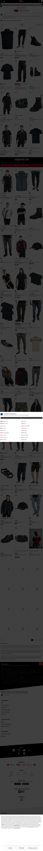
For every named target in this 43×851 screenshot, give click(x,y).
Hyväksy (10, 848)
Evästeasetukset (31, 826)
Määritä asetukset (33, 848)
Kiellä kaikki (21, 848)
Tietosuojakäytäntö (17, 827)
